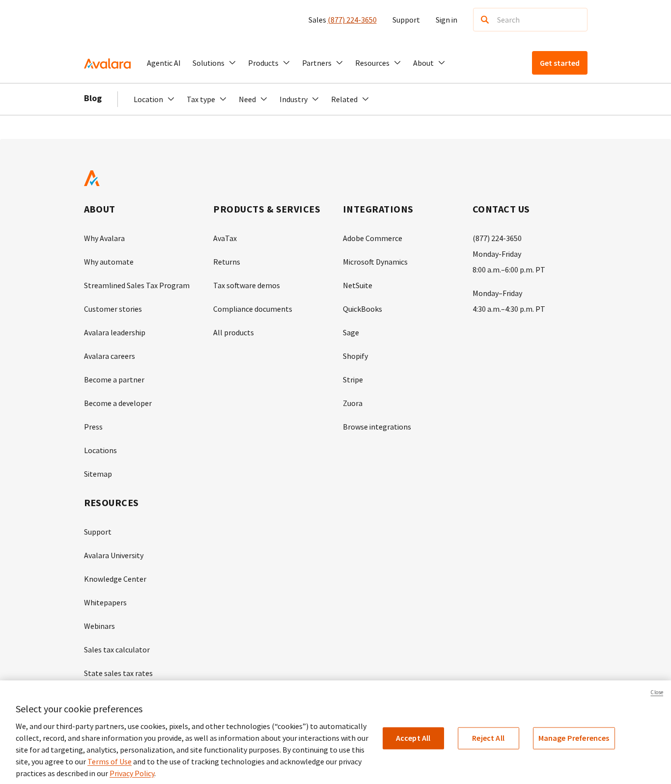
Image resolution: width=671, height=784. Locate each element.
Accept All (413, 738)
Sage (351, 332)
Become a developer (118, 403)
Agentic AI (164, 63)
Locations (100, 450)
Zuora (353, 403)
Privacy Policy (132, 773)
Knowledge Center (115, 579)
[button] (214, 63)
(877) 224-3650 (352, 20)
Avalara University (113, 555)
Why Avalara (104, 238)
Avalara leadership (114, 332)
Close (656, 692)
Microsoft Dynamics (375, 262)
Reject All (488, 738)
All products (233, 332)
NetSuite (357, 285)
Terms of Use (109, 761)
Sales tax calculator (117, 649)
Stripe (353, 379)
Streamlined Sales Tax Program (137, 285)
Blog (93, 98)
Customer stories (113, 309)
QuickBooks (362, 309)
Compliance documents (252, 309)
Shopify (355, 356)
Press (93, 427)
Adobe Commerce (372, 238)
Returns (226, 262)
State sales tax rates (118, 673)
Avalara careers (109, 356)
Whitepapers (105, 602)
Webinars (99, 626)
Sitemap (98, 474)
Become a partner (114, 379)
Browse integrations (377, 427)
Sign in (446, 20)
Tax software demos (246, 285)
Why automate (109, 262)
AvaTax (225, 238)
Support (406, 20)
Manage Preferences (574, 738)
